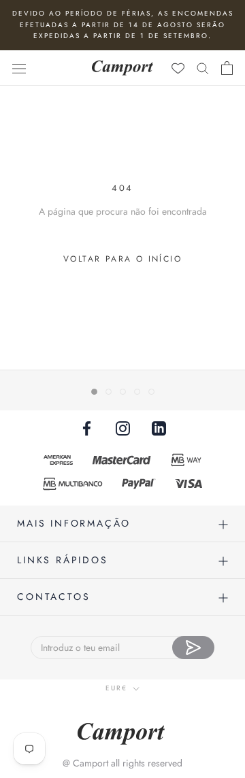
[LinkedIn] (159, 428)
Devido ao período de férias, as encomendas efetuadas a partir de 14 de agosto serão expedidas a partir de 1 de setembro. (122, 24)
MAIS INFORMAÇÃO (74, 523)
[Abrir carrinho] (227, 68)
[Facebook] (87, 428)
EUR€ (116, 688)
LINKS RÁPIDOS (62, 560)
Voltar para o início (122, 259)
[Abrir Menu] (19, 68)
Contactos (53, 596)
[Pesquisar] (203, 67)
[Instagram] (123, 428)
